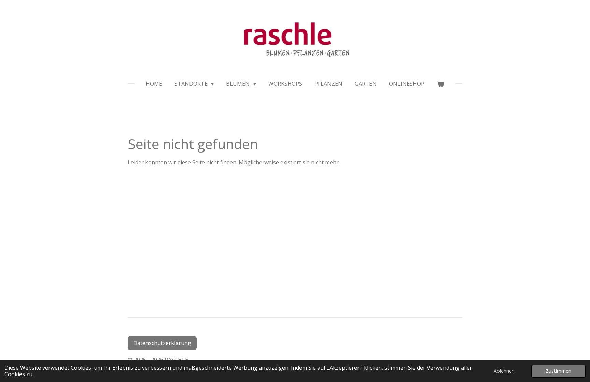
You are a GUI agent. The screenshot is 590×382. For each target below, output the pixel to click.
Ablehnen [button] (504, 371)
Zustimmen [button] (558, 371)
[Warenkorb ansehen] (440, 84)
